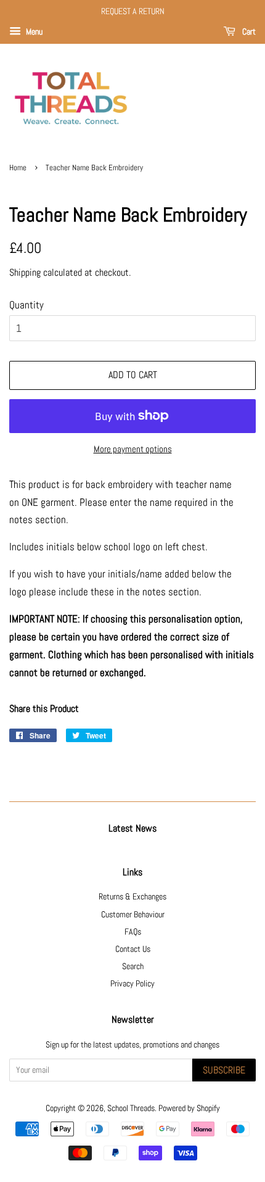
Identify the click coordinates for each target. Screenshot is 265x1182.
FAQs (132, 931)
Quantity (26, 305)
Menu (33, 31)
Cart (248, 31)
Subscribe (224, 1070)
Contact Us (132, 948)
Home (17, 168)
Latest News (132, 828)
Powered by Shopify (189, 1108)
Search (133, 966)
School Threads (131, 1108)
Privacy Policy (132, 983)
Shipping (25, 272)
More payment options (133, 449)
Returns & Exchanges (132, 896)
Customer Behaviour (133, 914)
